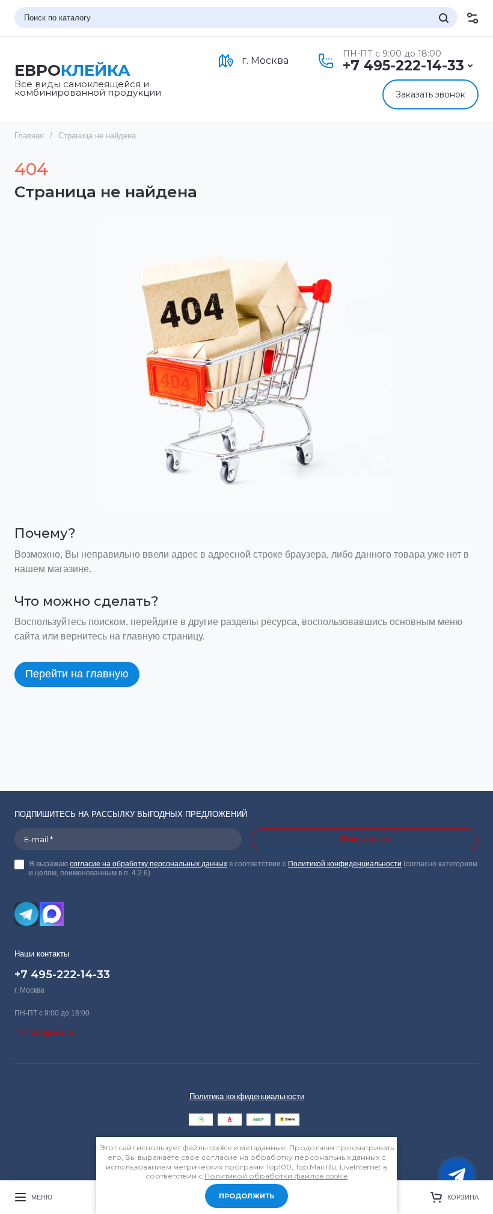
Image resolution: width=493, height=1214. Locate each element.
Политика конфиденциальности (246, 1096)
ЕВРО (72, 70)
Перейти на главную (77, 674)
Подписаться (365, 839)
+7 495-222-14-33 (403, 65)
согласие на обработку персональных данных (148, 864)
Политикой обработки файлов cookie (276, 1175)
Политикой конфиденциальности (345, 864)
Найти (444, 18)
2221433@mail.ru (43, 1033)
